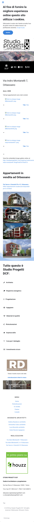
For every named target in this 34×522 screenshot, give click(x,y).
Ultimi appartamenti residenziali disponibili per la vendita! (16, 186)
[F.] (16, 44)
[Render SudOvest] (17, 215)
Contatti (17, 412)
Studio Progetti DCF (17, 508)
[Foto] (17, 199)
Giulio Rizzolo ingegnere (17, 430)
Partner (17, 409)
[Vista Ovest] (17, 248)
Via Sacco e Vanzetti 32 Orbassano (17, 445)
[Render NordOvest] (17, 231)
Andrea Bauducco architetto (17, 422)
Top (4, 503)
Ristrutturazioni (17, 404)
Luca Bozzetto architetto (17, 427)
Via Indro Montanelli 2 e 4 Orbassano (17, 443)
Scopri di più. (21, 28)
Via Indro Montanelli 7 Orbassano (17, 440)
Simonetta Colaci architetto (17, 425)
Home (17, 401)
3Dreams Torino (24, 510)
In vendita (17, 407)
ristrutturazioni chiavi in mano (17, 378)
